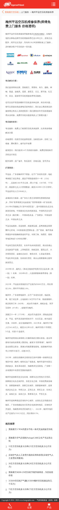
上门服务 (25, 12)
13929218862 (38, 34)
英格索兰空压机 (14, 4)
